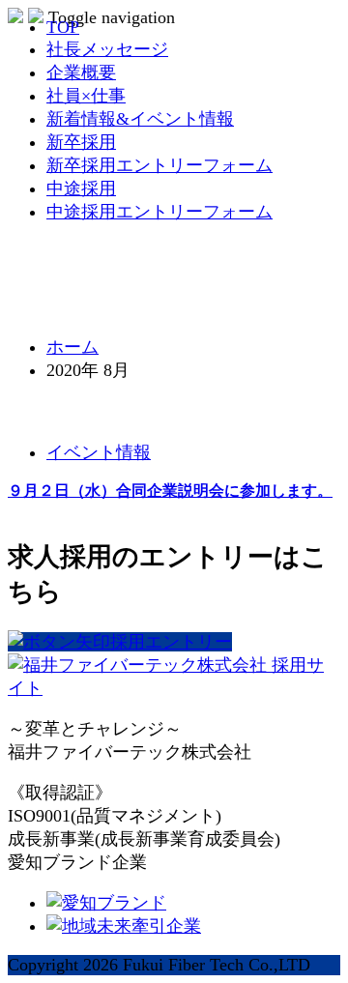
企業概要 (81, 72)
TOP (62, 27)
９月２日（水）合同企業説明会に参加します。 (170, 490)
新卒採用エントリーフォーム (159, 165)
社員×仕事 (86, 95)
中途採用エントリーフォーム (159, 211)
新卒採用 (81, 142)
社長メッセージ (107, 49)
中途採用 (81, 188)
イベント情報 (98, 452)
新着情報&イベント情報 (140, 119)
